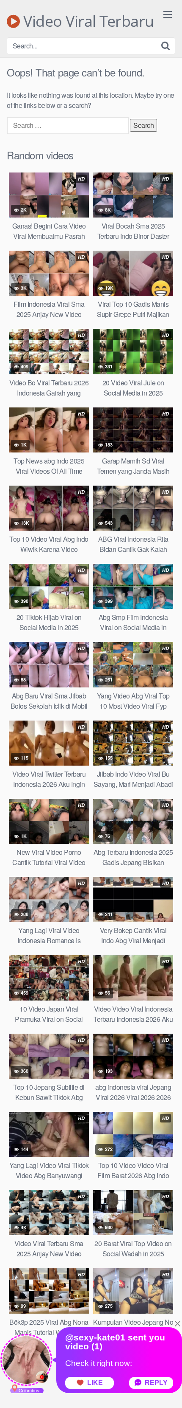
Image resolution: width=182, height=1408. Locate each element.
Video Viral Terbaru (87, 21)
